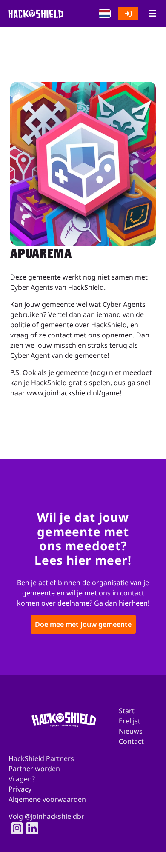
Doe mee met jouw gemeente (83, 624)
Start (127, 710)
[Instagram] (14, 828)
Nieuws (131, 731)
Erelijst (129, 721)
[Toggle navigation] (152, 14)
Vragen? (22, 778)
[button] (104, 14)
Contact (131, 741)
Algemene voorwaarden (47, 799)
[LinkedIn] (30, 828)
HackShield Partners (41, 758)
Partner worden (34, 768)
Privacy (20, 789)
